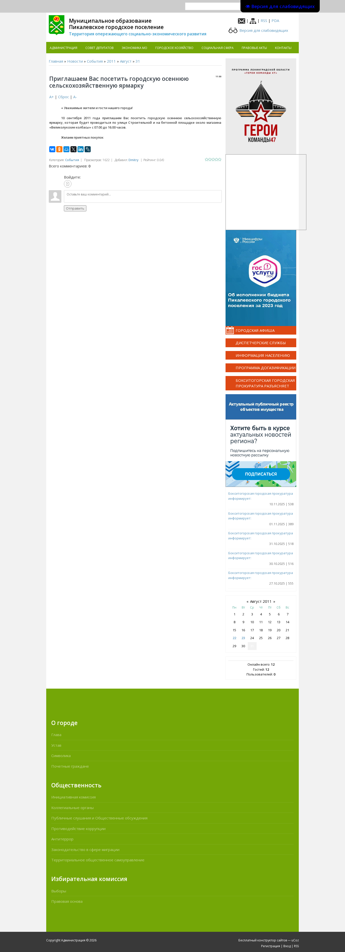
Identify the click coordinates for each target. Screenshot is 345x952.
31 (138, 61)
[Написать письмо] (241, 20)
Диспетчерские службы (261, 342)
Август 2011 (261, 601)
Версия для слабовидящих (263, 30)
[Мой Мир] (66, 149)
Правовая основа (67, 901)
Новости (75, 61)
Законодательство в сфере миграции (85, 849)
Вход (287, 946)
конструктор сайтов (272, 940)
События (95, 61)
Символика (61, 755)
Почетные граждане (70, 766)
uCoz (295, 940)
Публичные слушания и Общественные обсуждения (99, 817)
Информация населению (263, 355)
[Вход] (67, 184)
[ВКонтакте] (52, 149)
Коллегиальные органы (72, 807)
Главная (56, 61)
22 (234, 638)
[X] (73, 149)
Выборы (58, 890)
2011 (111, 61)
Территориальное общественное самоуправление (97, 859)
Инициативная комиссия (73, 796)
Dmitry (133, 160)
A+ (51, 96)
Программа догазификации (265, 367)
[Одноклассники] (59, 149)
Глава (56, 734)
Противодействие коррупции (78, 828)
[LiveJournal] (88, 149)
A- (75, 96)
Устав (56, 745)
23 (243, 638)
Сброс (63, 96)
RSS (264, 20)
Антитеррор (62, 838)
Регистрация (270, 946)
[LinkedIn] (81, 149)
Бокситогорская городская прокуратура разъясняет (265, 383)
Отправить (75, 208)
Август (126, 61)
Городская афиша (255, 330)
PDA (275, 20)
